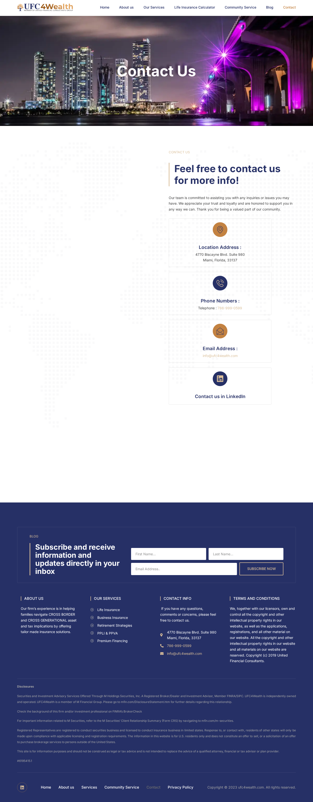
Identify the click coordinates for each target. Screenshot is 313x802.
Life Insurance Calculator (194, 7)
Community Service (240, 7)
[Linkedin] (22, 787)
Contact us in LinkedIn (220, 396)
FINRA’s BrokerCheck (127, 711)
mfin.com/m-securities (217, 721)
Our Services (154, 7)
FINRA (231, 696)
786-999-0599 (230, 308)
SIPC (239, 696)
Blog (269, 7)
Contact (289, 7)
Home (104, 7)
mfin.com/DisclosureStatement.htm (145, 702)
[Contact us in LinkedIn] (220, 378)
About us (126, 7)
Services (89, 787)
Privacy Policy (180, 787)
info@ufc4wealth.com (220, 356)
